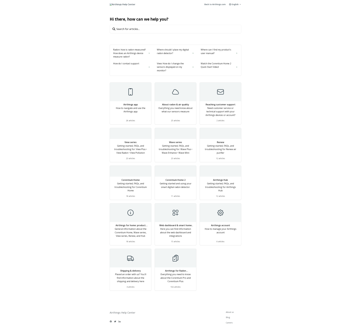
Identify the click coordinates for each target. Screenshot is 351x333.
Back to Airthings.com (215, 4)
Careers (229, 322)
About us (230, 312)
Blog (228, 317)
